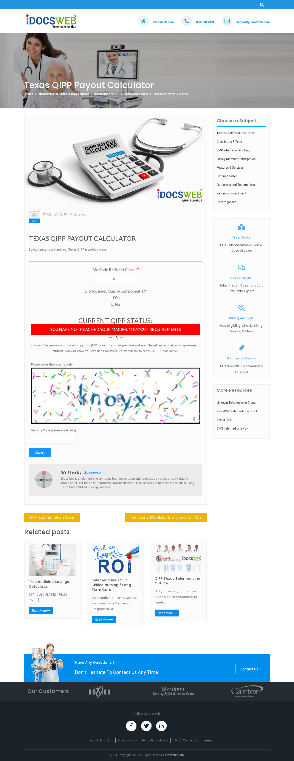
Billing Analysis (241, 318)
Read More (39, 610)
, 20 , (57, 214)
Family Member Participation (236, 159)
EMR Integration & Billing (233, 150)
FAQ (175, 740)
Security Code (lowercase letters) (53, 430)
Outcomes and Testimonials (236, 184)
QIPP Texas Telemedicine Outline (52, 517)
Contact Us (249, 669)
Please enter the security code (52, 364)
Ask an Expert (241, 278)
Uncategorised (227, 202)
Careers (208, 740)
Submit (40, 452)
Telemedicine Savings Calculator (49, 584)
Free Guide (241, 237)
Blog (110, 740)
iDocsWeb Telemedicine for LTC (238, 411)
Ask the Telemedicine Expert (236, 133)
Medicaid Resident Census (116, 269)
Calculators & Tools (230, 141)
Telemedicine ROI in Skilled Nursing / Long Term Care (165, 517)
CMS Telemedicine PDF (232, 428)
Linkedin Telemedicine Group (236, 402)
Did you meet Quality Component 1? (116, 291)
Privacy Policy (127, 740)
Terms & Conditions (154, 740)
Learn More (115, 337)
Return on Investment (231, 193)
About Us (96, 740)
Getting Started (227, 176)
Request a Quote (241, 358)
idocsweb (79, 214)
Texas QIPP (224, 420)
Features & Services (230, 167)
